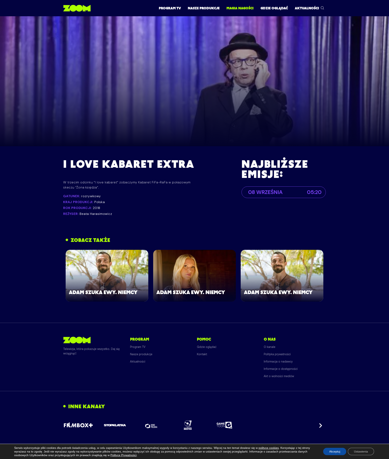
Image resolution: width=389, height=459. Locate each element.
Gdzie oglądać (274, 8)
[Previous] (69, 425)
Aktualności (307, 8)
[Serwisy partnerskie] (194, 425)
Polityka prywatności (277, 354)
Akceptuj (334, 451)
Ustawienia (361, 451)
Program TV (170, 8)
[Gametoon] (224, 425)
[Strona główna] (77, 8)
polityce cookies (269, 447)
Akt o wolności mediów (279, 376)
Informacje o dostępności (281, 369)
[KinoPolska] (151, 425)
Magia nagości (240, 8)
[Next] (319, 425)
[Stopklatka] (115, 425)
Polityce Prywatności (123, 455)
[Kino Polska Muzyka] (188, 425)
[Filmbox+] (78, 425)
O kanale (269, 347)
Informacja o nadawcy (278, 361)
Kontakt (202, 354)
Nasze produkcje (204, 8)
